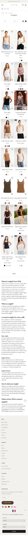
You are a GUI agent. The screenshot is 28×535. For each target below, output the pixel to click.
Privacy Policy (5, 466)
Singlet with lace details (7, 169)
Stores (3, 430)
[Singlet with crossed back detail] (20, 233)
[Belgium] (6, 507)
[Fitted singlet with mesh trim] (5, 203)
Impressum (4, 458)
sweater (11, 311)
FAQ (3, 445)
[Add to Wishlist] (12, 32)
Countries (4, 517)
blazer (10, 313)
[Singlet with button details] (19, 89)
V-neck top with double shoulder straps (20, 113)
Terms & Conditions (6, 468)
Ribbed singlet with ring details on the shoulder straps (7, 258)
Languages (4, 524)
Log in (3, 476)
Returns (3, 448)
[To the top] (25, 400)
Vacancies (4, 432)
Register (3, 479)
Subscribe (7, 502)
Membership (4, 450)
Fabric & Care (5, 424)
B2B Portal (4, 484)
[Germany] (9, 507)
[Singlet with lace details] (6, 174)
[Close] (25, 510)
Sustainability (4, 427)
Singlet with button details (21, 84)
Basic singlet (7, 84)
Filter (5, 21)
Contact (3, 453)
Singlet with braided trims (7, 226)
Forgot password (5, 481)
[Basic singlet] (6, 89)
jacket (16, 292)
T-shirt (6, 311)
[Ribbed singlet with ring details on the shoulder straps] (4, 265)
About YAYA (4, 422)
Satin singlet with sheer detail (20, 257)
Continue (14, 531)
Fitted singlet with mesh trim (7, 198)
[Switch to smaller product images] (25, 21)
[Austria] (12, 507)
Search (3, 435)
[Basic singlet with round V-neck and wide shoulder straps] (20, 60)
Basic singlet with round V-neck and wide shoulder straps (21, 53)
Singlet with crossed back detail (21, 227)
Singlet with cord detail (20, 141)
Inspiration (4, 437)
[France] (15, 507)
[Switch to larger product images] (23, 21)
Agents (3, 455)
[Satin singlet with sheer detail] (20, 265)
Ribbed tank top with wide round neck (7, 52)
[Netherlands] (3, 507)
